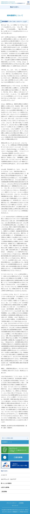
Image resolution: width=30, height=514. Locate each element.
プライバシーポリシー (12, 503)
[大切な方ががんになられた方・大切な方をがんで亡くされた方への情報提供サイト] (13, 2)
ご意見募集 (21, 503)
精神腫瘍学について (7, 442)
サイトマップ (15, 505)
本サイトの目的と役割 (7, 438)
